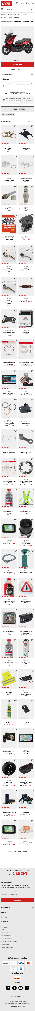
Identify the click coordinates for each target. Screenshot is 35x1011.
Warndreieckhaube (26, 601)
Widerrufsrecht (5, 935)
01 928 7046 (19, 874)
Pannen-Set (26, 812)
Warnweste (9, 692)
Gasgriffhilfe (26, 723)
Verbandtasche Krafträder (26, 843)
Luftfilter (26, 393)
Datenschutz (5, 933)
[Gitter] (29, 121)
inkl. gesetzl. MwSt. (17, 1001)
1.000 (26, 300)
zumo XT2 (26, 751)
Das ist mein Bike (17, 64)
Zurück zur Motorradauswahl (10, 17)
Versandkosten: (8, 1003)
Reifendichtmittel (9, 723)
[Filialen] (17, 3)
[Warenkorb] (32, 3)
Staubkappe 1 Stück (26, 452)
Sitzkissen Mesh (26, 148)
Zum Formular (23, 102)
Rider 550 (9, 542)
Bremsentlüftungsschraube (26, 209)
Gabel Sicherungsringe (9, 452)
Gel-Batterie (26, 332)
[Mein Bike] (22, 3)
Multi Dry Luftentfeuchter (26, 572)
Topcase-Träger (26, 237)
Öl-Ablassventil (9, 209)
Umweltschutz (5, 944)
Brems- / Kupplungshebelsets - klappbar (9, 302)
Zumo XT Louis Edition (9, 393)
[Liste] (32, 121)
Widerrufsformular (6, 938)
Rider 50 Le (9, 843)
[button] (32, 9)
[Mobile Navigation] (2, 9)
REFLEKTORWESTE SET (26, 511)
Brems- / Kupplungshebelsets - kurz (26, 270)
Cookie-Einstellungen (7, 947)
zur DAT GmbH (26, 93)
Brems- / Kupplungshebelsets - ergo (9, 270)
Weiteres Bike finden (16, 69)
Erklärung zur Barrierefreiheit (9, 941)
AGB (2, 930)
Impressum (4, 927)
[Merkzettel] (27, 3)
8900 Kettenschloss (9, 572)
